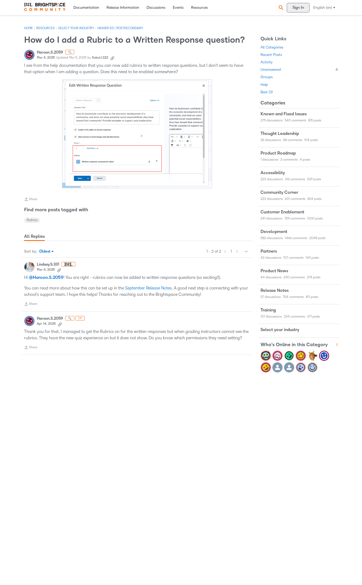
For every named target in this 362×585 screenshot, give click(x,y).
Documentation (86, 8)
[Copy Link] (112, 57)
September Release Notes (148, 288)
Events (178, 8)
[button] (280, 7)
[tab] (34, 236)
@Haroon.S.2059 (46, 277)
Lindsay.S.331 (48, 264)
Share (30, 200)
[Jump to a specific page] (245, 251)
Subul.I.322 (100, 57)
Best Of (267, 92)
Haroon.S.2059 (50, 52)
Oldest (45, 251)
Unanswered (299, 70)
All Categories (272, 47)
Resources (199, 8)
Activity (267, 62)
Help (264, 85)
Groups (267, 77)
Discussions (156, 8)
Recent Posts (271, 55)
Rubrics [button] (32, 220)
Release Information (123, 8)
